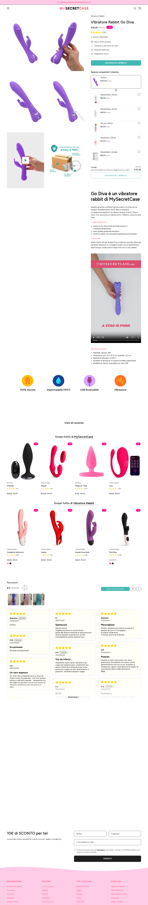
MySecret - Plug (81, 486)
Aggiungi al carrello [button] (116, 175)
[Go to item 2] (26, 599)
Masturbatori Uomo (119, 894)
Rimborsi (10, 898)
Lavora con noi (48, 902)
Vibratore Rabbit (83, 503)
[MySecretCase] (74, 8)
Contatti (10, 894)
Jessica (43, 552)
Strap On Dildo (117, 902)
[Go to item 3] (38, 599)
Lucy (111, 486)
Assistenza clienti (14, 886)
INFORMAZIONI (14, 881)
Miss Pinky (113, 552)
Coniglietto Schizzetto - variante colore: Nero (10, 563)
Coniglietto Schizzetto (15, 552)
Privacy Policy (12, 902)
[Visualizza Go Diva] (25, 160)
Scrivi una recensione (115, 589)
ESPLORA (46, 881)
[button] (135, 8)
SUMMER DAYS (82, 886)
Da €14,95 (112, 560)
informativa (101, 850)
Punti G (45, 894)
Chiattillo (10, 486)
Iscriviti (107, 859)
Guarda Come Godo (82, 552)
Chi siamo (11, 890)
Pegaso (43, 486)
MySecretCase (83, 436)
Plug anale (115, 898)
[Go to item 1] (13, 599)
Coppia (79, 894)
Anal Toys (80, 902)
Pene (78, 898)
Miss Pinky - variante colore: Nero (113, 563)
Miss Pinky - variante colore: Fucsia (110, 563)
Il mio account (48, 886)
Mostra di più (73, 697)
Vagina (79, 890)
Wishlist (45, 890)
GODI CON (116, 881)
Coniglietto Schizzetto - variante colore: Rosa (8, 563)
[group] (74, 2)
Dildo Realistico (117, 890)
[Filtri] (133, 589)
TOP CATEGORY (84, 881)
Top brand (46, 898)
